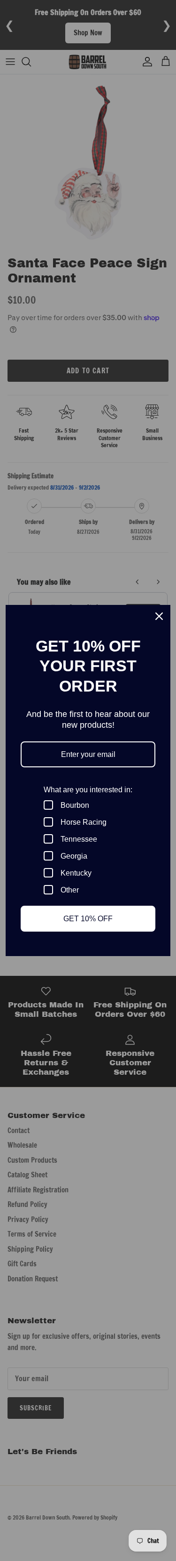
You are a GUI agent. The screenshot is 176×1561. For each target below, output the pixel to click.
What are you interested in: (88, 790)
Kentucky (76, 873)
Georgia (74, 856)
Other (70, 890)
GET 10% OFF (88, 919)
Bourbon (75, 805)
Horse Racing (84, 822)
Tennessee (79, 839)
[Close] (159, 616)
